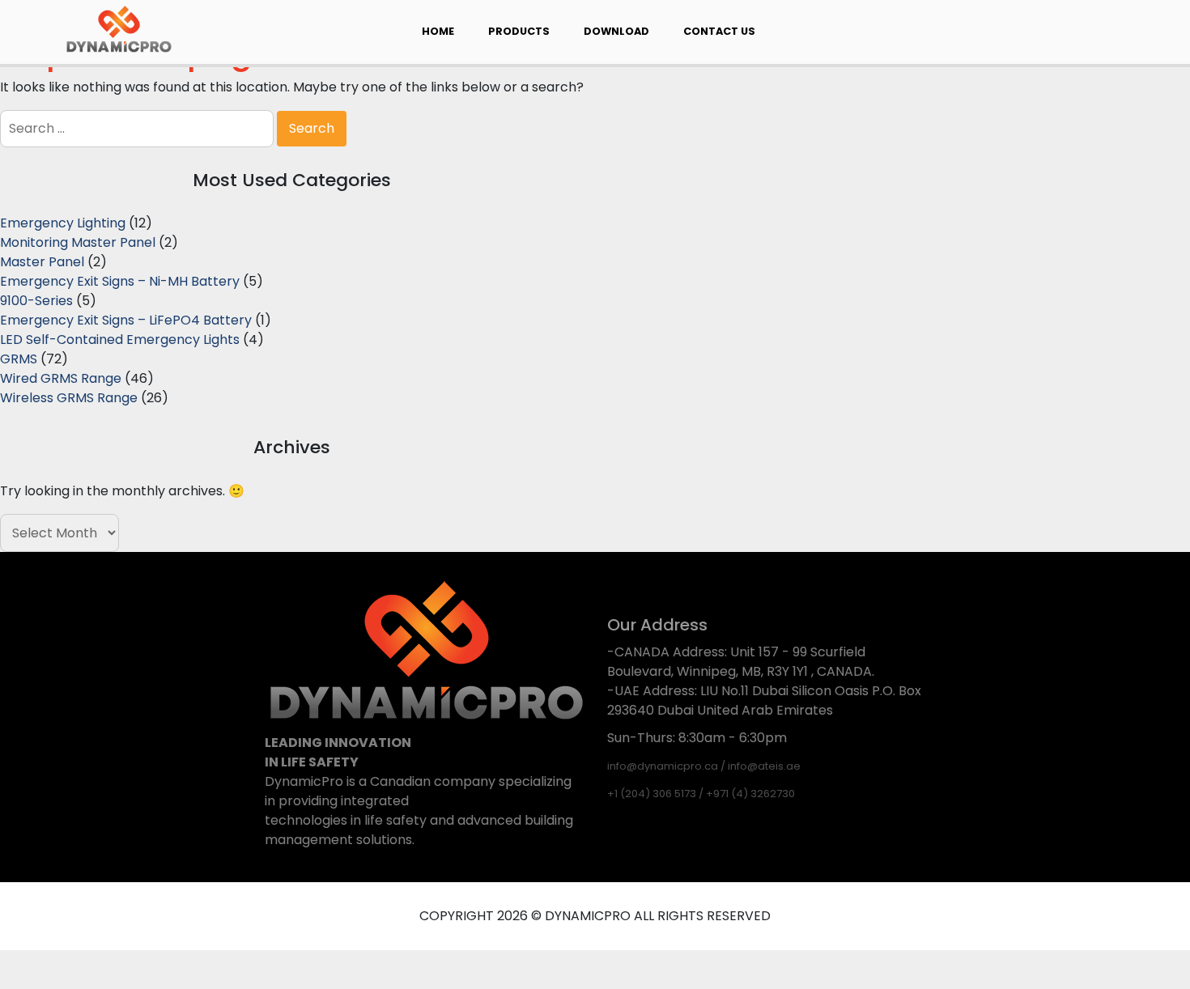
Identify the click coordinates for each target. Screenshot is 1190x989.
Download (616, 31)
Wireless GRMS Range (69, 397)
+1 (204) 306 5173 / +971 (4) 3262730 (701, 793)
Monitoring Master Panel (77, 242)
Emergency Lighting (62, 223)
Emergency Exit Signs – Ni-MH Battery (120, 281)
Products (519, 31)
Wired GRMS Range (60, 378)
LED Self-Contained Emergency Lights (120, 339)
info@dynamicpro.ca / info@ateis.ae (704, 766)
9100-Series (36, 300)
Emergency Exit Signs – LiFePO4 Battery (126, 320)
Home (438, 31)
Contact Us (719, 31)
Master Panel (42, 262)
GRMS (18, 359)
